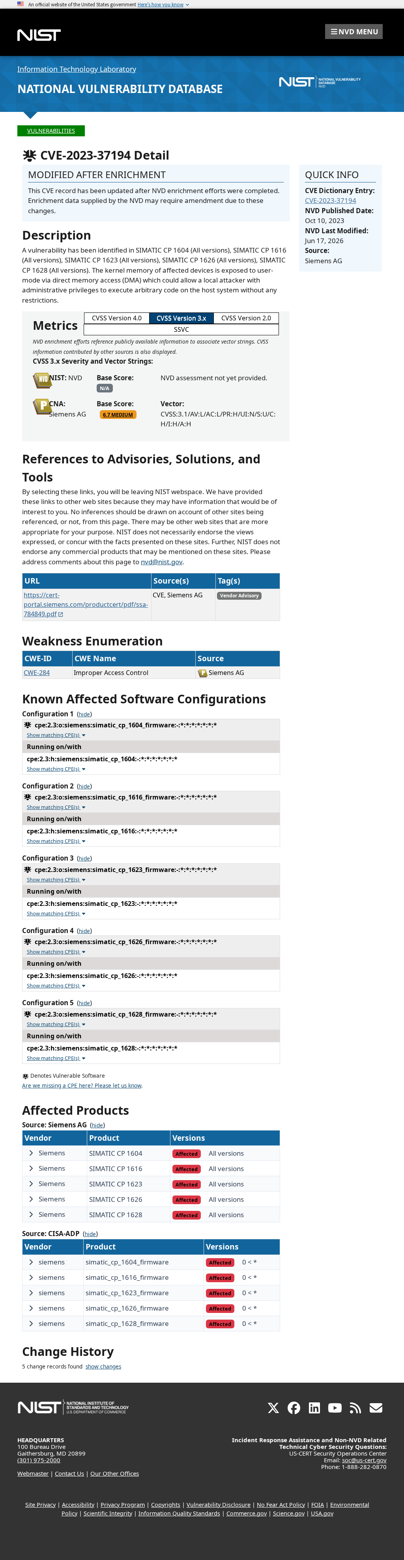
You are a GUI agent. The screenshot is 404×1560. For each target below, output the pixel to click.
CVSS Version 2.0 (246, 318)
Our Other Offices (114, 1473)
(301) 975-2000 (38, 1460)
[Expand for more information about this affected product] (30, 1152)
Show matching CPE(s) (53, 734)
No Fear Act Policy (281, 1504)
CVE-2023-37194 (330, 200)
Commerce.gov (246, 1513)
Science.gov (289, 1513)
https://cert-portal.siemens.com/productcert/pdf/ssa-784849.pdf (86, 604)
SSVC (181, 329)
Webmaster (33, 1473)
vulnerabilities (51, 130)
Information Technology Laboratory (76, 69)
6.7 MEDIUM (118, 414)
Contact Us (69, 1473)
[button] (354, 31)
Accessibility (78, 1504)
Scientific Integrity (108, 1513)
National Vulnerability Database (120, 88)
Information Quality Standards (179, 1513)
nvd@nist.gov (161, 561)
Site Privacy (40, 1504)
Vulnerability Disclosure (219, 1504)
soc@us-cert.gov (364, 1460)
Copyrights (165, 1504)
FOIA (317, 1504)
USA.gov (322, 1513)
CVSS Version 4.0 (117, 318)
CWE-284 (37, 672)
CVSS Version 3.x (181, 318)
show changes (103, 1366)
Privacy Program (123, 1504)
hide (84, 714)
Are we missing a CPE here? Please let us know (81, 1085)
